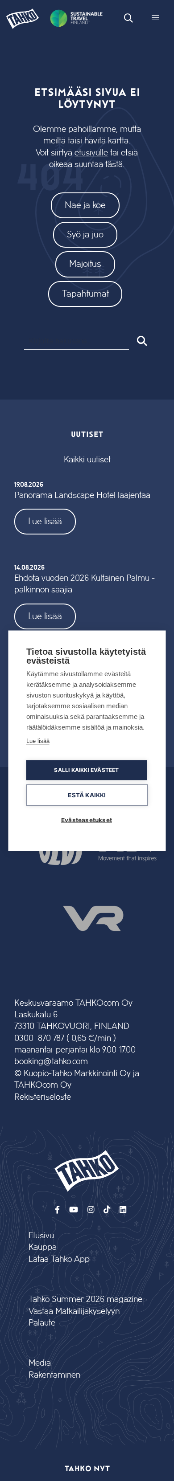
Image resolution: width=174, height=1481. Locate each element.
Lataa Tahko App (59, 1259)
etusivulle (91, 153)
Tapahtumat (85, 294)
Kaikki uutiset (87, 460)
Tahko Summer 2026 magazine (85, 1299)
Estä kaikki (87, 794)
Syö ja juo (85, 234)
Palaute (42, 1323)
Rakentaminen (54, 1375)
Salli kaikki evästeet (86, 770)
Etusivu (41, 1236)
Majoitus (85, 264)
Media (40, 1363)
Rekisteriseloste (42, 1097)
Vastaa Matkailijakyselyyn (74, 1311)
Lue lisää (45, 521)
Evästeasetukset (86, 819)
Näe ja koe (85, 205)
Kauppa (43, 1247)
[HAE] (141, 341)
